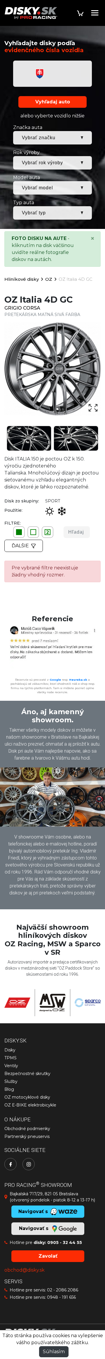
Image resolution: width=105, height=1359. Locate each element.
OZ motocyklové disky (27, 1097)
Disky (9, 1050)
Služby (11, 1081)
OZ (48, 279)
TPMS (10, 1057)
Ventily (11, 1065)
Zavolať (47, 1256)
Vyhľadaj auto (52, 102)
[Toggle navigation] (94, 12)
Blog (9, 1089)
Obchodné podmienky (27, 1128)
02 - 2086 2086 (62, 1290)
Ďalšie (20, 545)
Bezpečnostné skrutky (27, 1073)
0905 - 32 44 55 (64, 1242)
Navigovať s (34, 1228)
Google (55, 679)
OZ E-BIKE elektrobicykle (30, 1105)
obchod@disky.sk (24, 1270)
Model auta (26, 177)
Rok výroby (26, 152)
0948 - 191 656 (61, 1297)
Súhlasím (54, 1351)
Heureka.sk (78, 679)
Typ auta (23, 202)
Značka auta (27, 127)
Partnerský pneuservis (27, 1136)
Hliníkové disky (21, 279)
